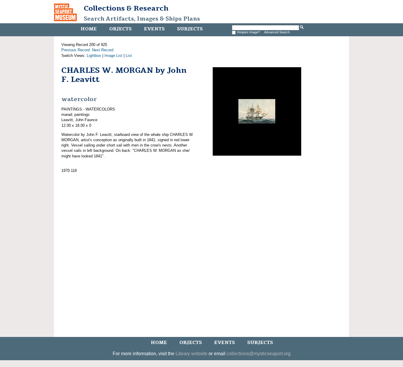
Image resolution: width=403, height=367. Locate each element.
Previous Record (75, 50)
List (129, 55)
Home (89, 29)
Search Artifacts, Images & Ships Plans (142, 19)
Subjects (190, 29)
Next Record (102, 50)
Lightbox (94, 55)
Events (154, 29)
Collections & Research (126, 8)
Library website (191, 353)
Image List (113, 55)
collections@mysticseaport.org (259, 353)
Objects (120, 29)
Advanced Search (277, 32)
